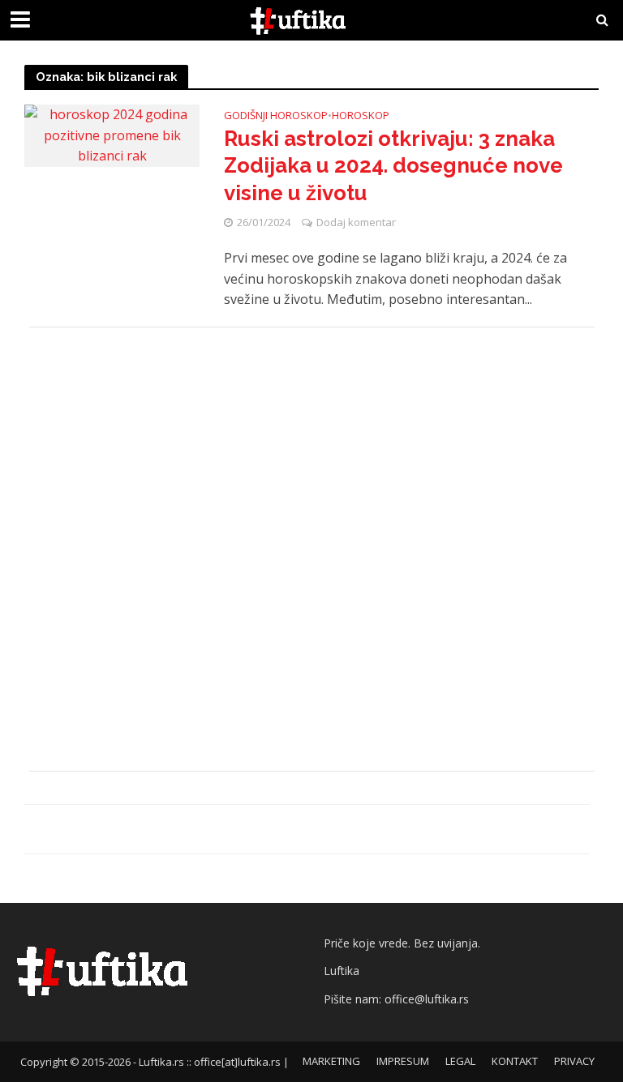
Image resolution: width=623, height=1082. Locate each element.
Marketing (331, 1061)
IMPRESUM (402, 1061)
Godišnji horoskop (276, 116)
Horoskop (360, 116)
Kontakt (515, 1061)
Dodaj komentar (356, 222)
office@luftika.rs (427, 999)
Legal (460, 1061)
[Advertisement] (311, 549)
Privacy (574, 1061)
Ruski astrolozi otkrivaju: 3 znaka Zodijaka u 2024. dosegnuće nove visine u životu (393, 165)
